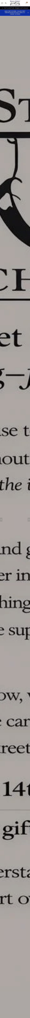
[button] (1, 520)
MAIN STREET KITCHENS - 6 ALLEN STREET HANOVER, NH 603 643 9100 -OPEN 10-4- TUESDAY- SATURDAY (15, 13)
